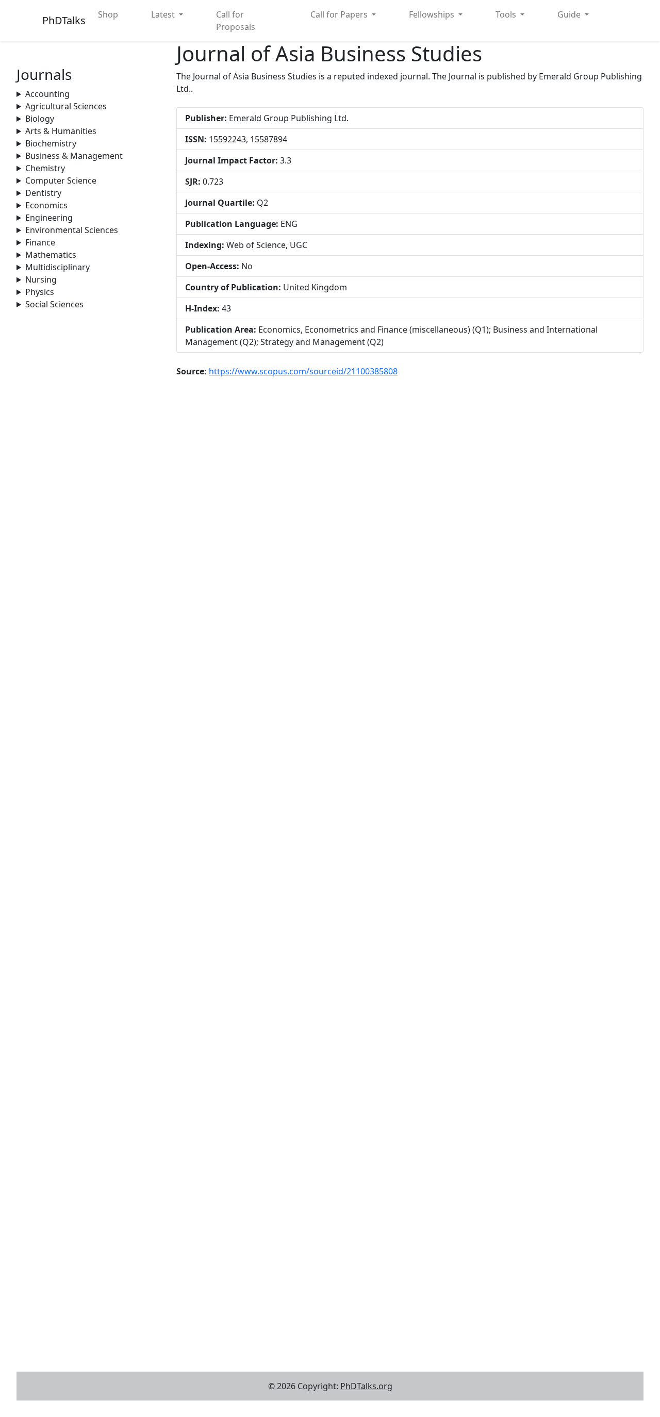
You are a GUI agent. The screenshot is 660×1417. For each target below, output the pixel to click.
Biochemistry (50, 143)
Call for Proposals (235, 20)
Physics (39, 292)
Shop (108, 14)
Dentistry (43, 193)
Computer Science (60, 180)
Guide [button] (570, 14)
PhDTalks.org (366, 1386)
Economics (46, 205)
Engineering (49, 217)
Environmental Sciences (71, 230)
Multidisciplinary (57, 267)
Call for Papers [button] (340, 14)
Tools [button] (507, 14)
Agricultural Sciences (66, 106)
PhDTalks (64, 20)
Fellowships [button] (432, 14)
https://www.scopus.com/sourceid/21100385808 (303, 371)
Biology (39, 118)
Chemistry (45, 168)
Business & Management (74, 155)
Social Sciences (54, 304)
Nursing (41, 279)
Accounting (47, 94)
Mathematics (50, 254)
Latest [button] (164, 14)
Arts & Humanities (60, 131)
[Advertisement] (90, 465)
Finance (40, 242)
